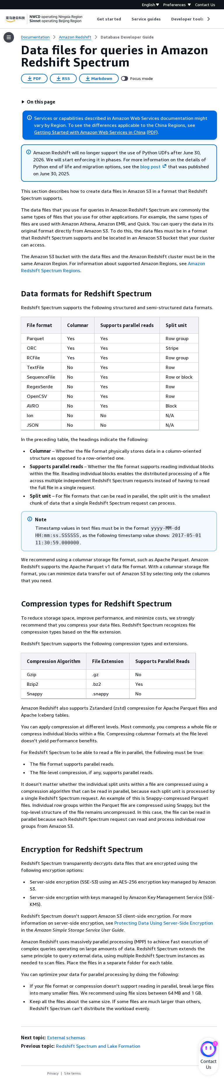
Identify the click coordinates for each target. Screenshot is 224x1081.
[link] (127, 37)
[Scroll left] (92, 19)
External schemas (66, 1037)
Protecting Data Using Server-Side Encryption (163, 923)
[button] (38, 102)
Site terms (72, 1073)
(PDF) (152, 132)
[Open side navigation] (9, 37)
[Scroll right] (208, 19)
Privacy (53, 1073)
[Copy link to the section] (16, 294)
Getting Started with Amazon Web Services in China (90, 132)
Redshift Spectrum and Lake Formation (98, 1046)
